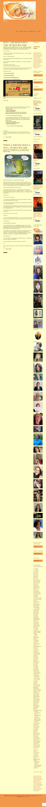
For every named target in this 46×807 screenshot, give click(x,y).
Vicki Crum (35, 757)
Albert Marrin (35, 576)
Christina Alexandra (36, 592)
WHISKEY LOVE (37, 98)
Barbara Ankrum (36, 586)
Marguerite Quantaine (37, 689)
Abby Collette (35, 573)
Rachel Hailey (35, 729)
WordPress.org (36, 42)
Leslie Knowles (36, 670)
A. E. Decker (35, 568)
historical (6, 49)
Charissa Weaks (37, 712)
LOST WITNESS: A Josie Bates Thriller (37, 139)
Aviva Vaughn (35, 585)
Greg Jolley (35, 627)
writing (23, 49)
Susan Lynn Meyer (36, 746)
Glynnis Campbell (36, 626)
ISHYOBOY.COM (25, 796)
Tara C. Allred (35, 750)
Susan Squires (36, 747)
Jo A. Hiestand (36, 650)
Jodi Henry (36, 716)
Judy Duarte (35, 656)
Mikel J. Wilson (36, 702)
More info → (35, 107)
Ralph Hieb (35, 730)
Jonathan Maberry (36, 654)
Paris (10, 49)
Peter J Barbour (36, 725)
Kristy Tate (35, 664)
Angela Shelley (37, 761)
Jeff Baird (35, 638)
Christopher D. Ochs (37, 594)
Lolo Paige (35, 682)
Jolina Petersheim (36, 652)
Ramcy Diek (35, 732)
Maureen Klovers (36, 693)
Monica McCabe (36, 705)
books (13, 150)
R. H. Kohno (35, 728)
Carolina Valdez (37, 608)
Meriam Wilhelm (36, 701)
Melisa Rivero (35, 697)
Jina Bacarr (15, 47)
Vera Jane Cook (36, 756)
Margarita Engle (36, 688)
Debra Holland (36, 605)
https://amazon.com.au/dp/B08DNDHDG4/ (12, 79)
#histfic (14, 113)
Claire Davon (35, 595)
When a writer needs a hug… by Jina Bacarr (16, 146)
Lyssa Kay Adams (36, 686)
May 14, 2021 (19, 115)
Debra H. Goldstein (36, 604)
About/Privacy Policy (32, 31)
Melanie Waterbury (36, 696)
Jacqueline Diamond (37, 631)
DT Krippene (35, 614)
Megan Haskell (36, 695)
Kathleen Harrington (37, 765)
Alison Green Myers (37, 580)
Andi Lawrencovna (36, 581)
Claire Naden (35, 596)
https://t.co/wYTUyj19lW (11, 121)
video (19, 49)
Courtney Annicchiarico (37, 599)
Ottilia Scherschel (37, 766)
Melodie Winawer (36, 700)
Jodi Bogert (35, 651)
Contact (39, 31)
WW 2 (27, 49)
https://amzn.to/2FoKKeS (9, 73)
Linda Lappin (35, 674)
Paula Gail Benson (36, 723)
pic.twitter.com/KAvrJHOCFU (11, 123)
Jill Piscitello (35, 647)
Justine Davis (35, 659)
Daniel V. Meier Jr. (36, 601)
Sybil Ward (36, 721)
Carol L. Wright (36, 590)
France (29, 48)
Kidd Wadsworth (36, 661)
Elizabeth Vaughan (37, 715)
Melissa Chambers (36, 698)
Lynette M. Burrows (36, 684)
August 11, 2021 (7, 47)
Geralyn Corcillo (36, 624)
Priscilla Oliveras (36, 727)
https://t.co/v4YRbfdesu (11, 122)
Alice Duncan (35, 577)
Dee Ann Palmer (36, 606)
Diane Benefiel (36, 610)
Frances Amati (35, 623)
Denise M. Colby (36, 609)
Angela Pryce (35, 584)
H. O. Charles (35, 628)
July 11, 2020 (6, 149)
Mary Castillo (35, 692)
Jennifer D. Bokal (36, 643)
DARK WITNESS (37, 194)
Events (25, 31)
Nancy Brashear (36, 706)
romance (15, 49)
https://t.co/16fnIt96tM (11, 111)
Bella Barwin (36, 641)
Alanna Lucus (35, 575)
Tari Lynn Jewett (36, 752)
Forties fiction (23, 48)
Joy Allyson (35, 655)
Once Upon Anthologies (37, 710)
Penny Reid (35, 724)
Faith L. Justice (36, 622)
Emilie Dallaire (35, 617)
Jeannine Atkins (36, 637)
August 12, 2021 (20, 125)
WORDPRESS (38, 795)
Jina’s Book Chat (27, 47)
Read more (8, 137)
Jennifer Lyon (35, 645)
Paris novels (6, 48)
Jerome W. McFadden (37, 646)
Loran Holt (35, 683)
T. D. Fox (35, 748)
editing (17, 150)
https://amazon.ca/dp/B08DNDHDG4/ (12, 77)
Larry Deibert (35, 665)
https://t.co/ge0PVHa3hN (11, 110)
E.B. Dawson (35, 615)
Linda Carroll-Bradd (36, 673)
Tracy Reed (35, 755)
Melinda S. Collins (37, 719)
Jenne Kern (35, 642)
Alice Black (36, 711)
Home (16, 31)
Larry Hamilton (36, 666)
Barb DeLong (36, 762)
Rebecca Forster (36, 734)
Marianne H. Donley (36, 691)
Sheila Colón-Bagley (37, 741)
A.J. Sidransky (36, 571)
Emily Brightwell (36, 618)
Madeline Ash (35, 687)
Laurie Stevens (36, 669)
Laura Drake (35, 668)
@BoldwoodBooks (9, 113)
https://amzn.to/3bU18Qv (9, 75)
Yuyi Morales (35, 767)
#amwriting (18, 122)
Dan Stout (36, 714)
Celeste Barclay (36, 591)
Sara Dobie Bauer (37, 720)
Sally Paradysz (36, 739)
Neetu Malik (35, 707)
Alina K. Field (35, 578)
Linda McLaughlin (36, 675)
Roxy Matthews (36, 737)
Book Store (21, 31)
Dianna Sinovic (36, 613)
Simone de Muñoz (36, 742)
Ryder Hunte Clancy (37, 738)
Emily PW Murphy (36, 619)
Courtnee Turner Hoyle (37, 597)
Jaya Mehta (35, 636)
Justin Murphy (35, 657)
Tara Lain (35, 751)
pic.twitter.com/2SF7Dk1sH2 (21, 113)
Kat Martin (35, 660)
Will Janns (36, 634)
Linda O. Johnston (36, 678)
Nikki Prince (35, 709)
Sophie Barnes (36, 743)
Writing (13, 48)
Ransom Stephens (36, 733)
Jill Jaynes (36, 763)
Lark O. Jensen (37, 679)
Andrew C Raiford (36, 582)
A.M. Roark (35, 572)
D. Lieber (35, 600)
